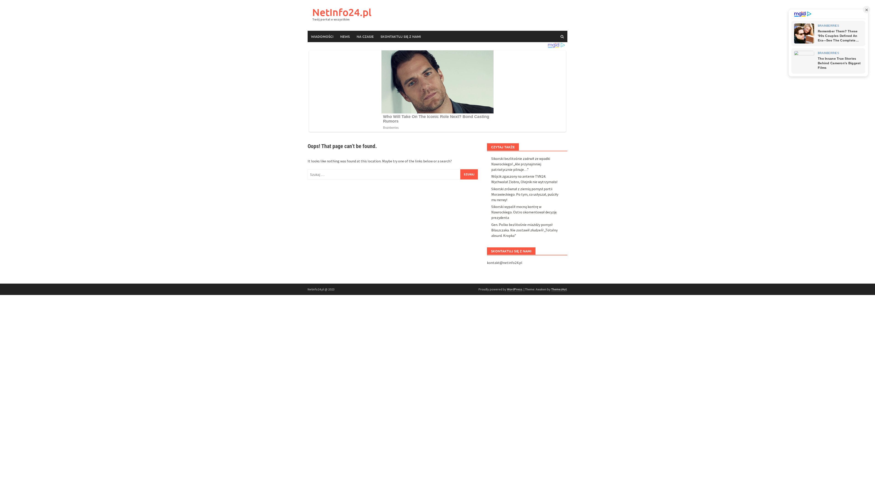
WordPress (514, 289)
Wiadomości (322, 36)
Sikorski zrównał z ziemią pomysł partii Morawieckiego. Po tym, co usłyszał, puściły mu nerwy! (524, 194)
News (345, 36)
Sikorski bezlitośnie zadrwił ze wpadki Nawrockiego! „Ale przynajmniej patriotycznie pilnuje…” (520, 164)
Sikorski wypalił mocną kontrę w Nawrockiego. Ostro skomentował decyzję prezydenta (524, 212)
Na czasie (365, 36)
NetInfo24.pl (341, 12)
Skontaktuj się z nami (401, 36)
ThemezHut (559, 289)
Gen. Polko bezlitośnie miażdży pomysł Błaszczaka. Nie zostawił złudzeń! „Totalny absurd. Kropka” (524, 230)
